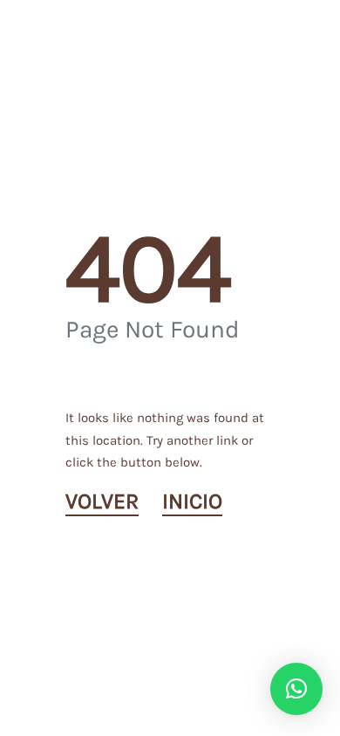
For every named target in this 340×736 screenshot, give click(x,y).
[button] (296, 689)
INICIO (192, 502)
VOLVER (102, 502)
